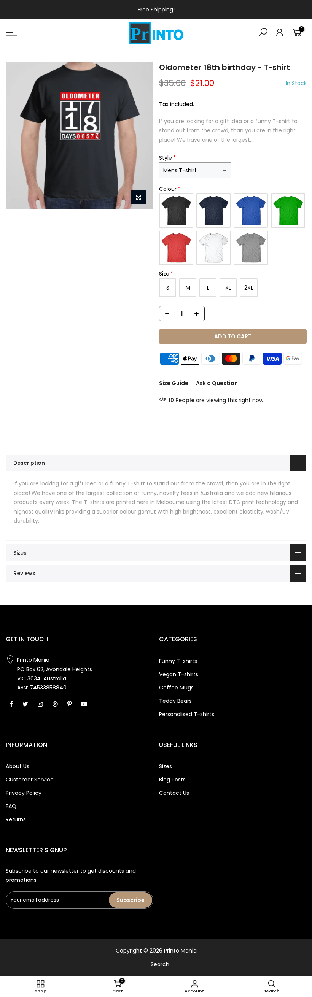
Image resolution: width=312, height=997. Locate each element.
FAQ (11, 806)
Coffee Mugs (176, 687)
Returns (16, 819)
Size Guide (173, 383)
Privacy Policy (23, 793)
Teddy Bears (175, 701)
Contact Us (174, 793)
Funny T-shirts (178, 661)
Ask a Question (217, 383)
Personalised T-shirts (186, 714)
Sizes (165, 766)
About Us (17, 766)
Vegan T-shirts (178, 674)
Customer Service (30, 779)
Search (160, 964)
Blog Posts (172, 779)
